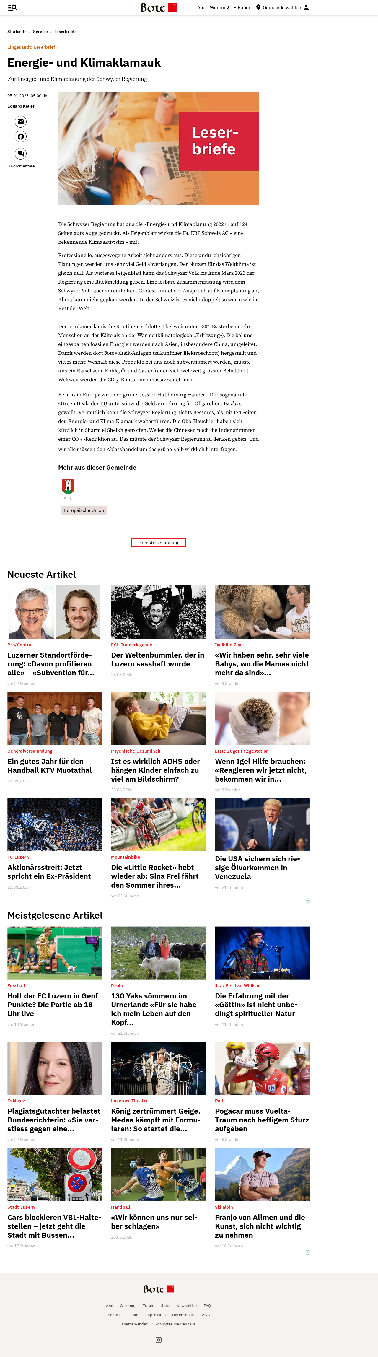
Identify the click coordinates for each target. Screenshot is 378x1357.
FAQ (207, 1305)
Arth (68, 498)
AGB (206, 1314)
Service (40, 31)
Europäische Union (84, 510)
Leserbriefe (65, 31)
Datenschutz (183, 1314)
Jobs (165, 1305)
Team (134, 1314)
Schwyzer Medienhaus (175, 1324)
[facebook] (36, 139)
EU (103, 403)
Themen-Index (134, 1324)
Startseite (17, 31)
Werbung (219, 7)
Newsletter (187, 1305)
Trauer (149, 1305)
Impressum (155, 1314)
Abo (201, 7)
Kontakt (114, 1314)
